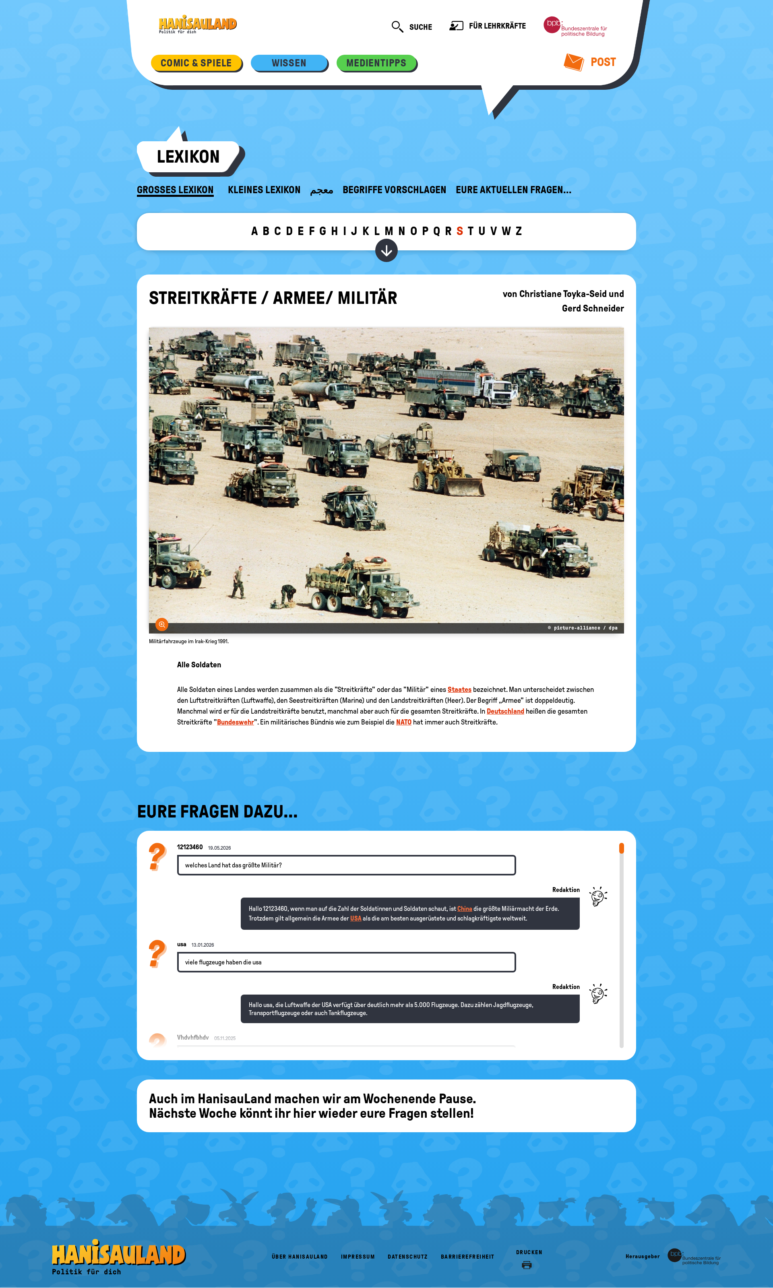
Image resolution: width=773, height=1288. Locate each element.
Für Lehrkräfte (496, 25)
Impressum (358, 1257)
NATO (403, 722)
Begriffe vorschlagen (394, 190)
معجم (321, 190)
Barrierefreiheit (468, 1257)
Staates (459, 689)
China (464, 908)
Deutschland (505, 711)
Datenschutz (408, 1257)
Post (602, 61)
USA (356, 918)
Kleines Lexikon (264, 190)
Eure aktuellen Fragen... (514, 190)
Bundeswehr (235, 722)
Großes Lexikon (175, 190)
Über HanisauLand (300, 1257)
